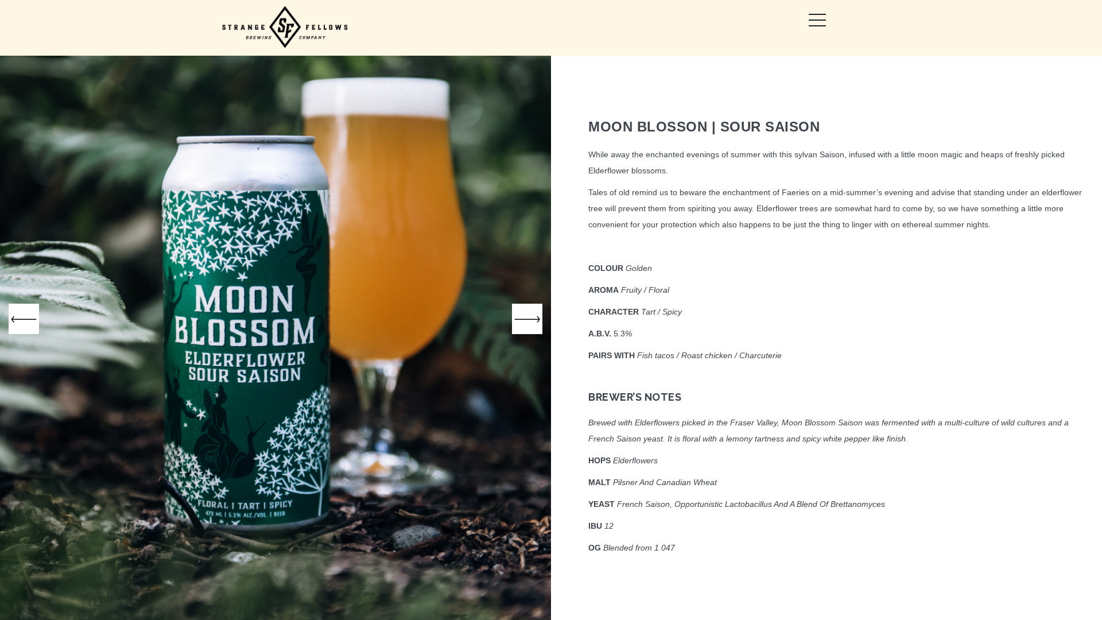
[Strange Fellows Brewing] (285, 28)
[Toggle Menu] (817, 20)
